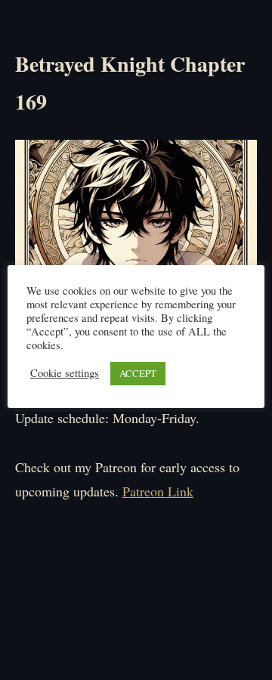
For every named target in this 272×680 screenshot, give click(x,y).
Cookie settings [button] (64, 373)
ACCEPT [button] (137, 373)
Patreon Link (157, 491)
